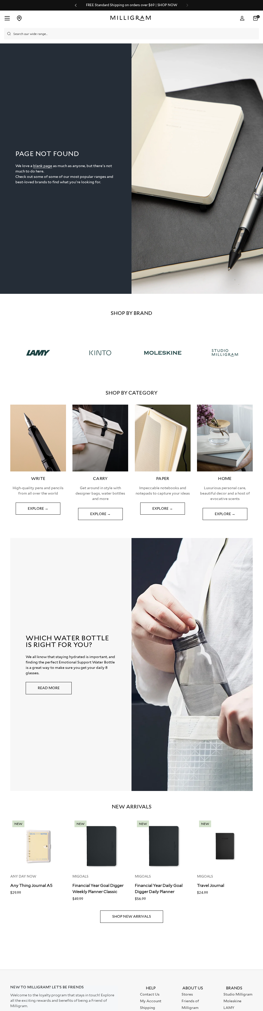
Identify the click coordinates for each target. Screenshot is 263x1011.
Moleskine (232, 1001)
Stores (187, 994)
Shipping (147, 1008)
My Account (150, 1001)
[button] (256, 18)
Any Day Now (23, 876)
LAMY (228, 1008)
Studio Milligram (237, 994)
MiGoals (80, 876)
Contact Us (149, 994)
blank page (42, 166)
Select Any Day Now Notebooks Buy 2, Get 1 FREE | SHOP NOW (151, 5)
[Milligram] (131, 18)
